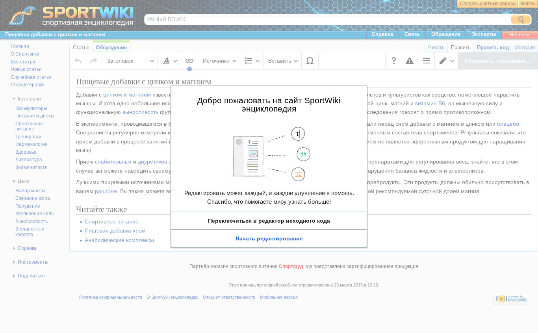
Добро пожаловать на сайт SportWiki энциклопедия (269, 104)
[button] (269, 220)
